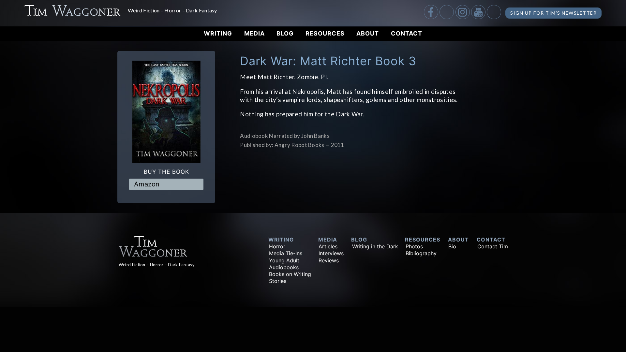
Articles (328, 246)
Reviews (329, 260)
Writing (218, 33)
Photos (414, 246)
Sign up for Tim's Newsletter (553, 13)
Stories (277, 281)
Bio (452, 246)
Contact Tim (492, 246)
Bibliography (421, 253)
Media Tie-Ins (285, 253)
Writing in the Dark (375, 246)
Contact (406, 33)
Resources (325, 33)
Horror (277, 246)
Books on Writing (290, 274)
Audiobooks (284, 267)
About (367, 33)
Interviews (331, 253)
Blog (285, 33)
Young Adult (284, 260)
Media (254, 33)
